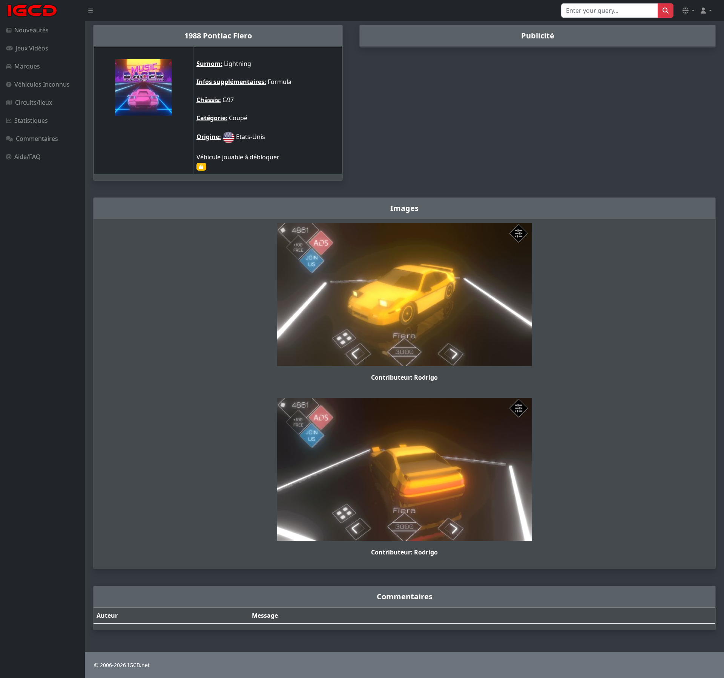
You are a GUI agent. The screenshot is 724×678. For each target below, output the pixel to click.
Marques (27, 66)
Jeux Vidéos (32, 48)
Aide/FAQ (27, 157)
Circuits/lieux (33, 102)
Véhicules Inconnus (42, 84)
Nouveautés (31, 30)
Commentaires (37, 138)
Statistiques (31, 120)
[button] (689, 10)
